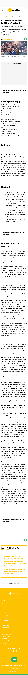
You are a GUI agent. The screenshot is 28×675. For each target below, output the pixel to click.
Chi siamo (4, 623)
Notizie (7, 14)
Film (2, 14)
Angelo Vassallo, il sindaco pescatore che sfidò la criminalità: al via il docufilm (14, 556)
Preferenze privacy (7, 629)
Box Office (4, 612)
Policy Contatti (6, 636)
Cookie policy (5, 627)
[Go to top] (25, 670)
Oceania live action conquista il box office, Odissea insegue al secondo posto (15, 571)
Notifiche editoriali (7, 634)
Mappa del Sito (6, 641)
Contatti (4, 643)
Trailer (19, 14)
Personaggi (5, 615)
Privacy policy (5, 625)
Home (2, 16)
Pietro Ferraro (7, 39)
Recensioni (13, 14)
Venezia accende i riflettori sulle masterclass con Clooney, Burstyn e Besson (15, 564)
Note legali (5, 632)
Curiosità (4, 606)
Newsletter (5, 638)
